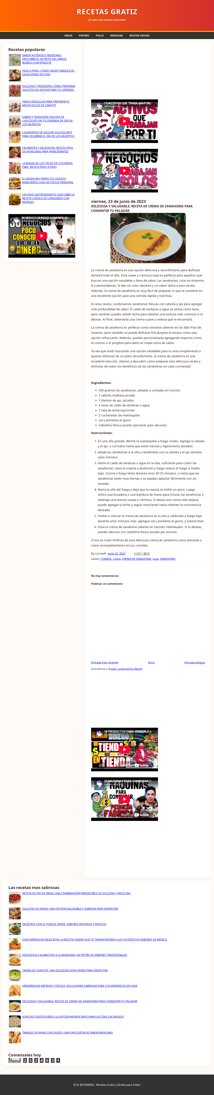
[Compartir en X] (142, 554)
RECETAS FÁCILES (139, 35)
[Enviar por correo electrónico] (135, 554)
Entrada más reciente (104, 662)
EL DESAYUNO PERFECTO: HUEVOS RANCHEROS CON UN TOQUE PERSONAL (48, 180)
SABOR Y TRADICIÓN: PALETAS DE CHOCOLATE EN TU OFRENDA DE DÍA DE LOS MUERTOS (47, 120)
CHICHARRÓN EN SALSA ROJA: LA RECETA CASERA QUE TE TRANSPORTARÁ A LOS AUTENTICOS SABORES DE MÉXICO (94, 939)
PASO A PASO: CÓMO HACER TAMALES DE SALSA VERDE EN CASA (48, 72)
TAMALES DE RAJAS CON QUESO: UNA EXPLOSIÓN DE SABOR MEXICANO (67, 1032)
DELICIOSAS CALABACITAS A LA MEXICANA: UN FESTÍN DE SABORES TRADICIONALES (74, 955)
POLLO (100, 35)
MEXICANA (116, 35)
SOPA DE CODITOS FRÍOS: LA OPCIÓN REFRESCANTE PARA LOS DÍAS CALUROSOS (73, 1017)
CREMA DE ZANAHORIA (136, 559)
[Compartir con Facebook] (145, 554)
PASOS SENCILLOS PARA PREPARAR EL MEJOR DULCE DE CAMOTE (46, 103)
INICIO (68, 35)
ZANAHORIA (167, 559)
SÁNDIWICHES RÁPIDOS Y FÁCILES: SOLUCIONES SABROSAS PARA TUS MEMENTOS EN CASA (79, 986)
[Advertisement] (148, 70)
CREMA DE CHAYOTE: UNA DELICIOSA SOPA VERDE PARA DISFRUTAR (65, 970)
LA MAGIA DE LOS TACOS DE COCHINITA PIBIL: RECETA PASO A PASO (47, 165)
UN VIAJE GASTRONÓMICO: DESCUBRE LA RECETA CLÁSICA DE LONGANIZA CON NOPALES (48, 198)
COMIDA (105, 559)
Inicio (151, 662)
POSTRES (84, 35)
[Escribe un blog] (138, 554)
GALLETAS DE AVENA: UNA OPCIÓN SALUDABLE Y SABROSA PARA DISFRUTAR (70, 909)
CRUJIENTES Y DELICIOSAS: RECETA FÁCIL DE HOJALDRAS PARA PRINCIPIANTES (47, 149)
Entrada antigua (194, 662)
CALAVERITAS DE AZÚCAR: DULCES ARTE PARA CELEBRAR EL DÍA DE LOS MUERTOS (48, 134)
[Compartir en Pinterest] (148, 554)
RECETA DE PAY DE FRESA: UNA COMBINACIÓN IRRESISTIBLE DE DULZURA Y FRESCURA (76, 893)
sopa (155, 559)
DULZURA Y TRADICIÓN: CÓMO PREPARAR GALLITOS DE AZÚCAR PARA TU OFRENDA (48, 88)
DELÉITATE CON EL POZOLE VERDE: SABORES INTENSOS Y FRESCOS (64, 924)
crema (117, 559)
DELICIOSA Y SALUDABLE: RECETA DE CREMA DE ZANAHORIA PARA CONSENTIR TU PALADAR (79, 1001)
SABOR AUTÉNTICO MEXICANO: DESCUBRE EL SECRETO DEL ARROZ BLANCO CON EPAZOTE (44, 59)
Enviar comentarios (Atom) (125, 669)
